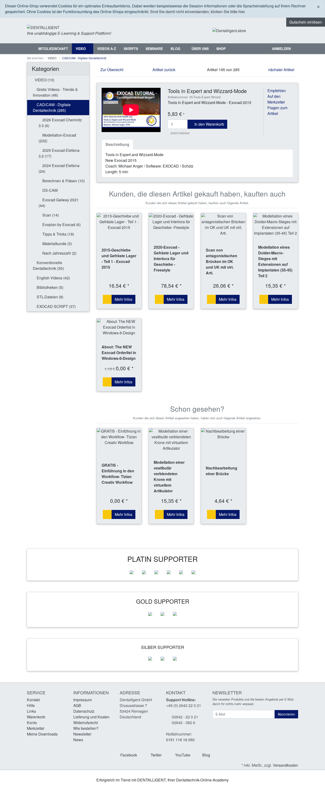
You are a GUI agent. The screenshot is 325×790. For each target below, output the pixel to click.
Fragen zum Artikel (277, 110)
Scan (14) (50, 215)
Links (31, 711)
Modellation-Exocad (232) (57, 137)
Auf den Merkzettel (276, 99)
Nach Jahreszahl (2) (58, 253)
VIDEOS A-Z (106, 48)
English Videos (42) (53, 278)
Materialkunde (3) (56, 243)
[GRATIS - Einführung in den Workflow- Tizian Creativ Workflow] (119, 436)
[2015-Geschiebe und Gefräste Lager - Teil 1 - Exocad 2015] (119, 221)
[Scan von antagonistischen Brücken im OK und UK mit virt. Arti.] (223, 224)
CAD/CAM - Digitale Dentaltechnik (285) (52, 107)
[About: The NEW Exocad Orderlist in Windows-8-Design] (119, 327)
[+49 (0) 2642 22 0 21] (261, 30)
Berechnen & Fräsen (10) (63, 180)
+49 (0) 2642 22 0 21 (183, 705)
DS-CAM (49, 190)
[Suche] (263, 48)
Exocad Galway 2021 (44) (59, 202)
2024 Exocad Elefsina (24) (59, 168)
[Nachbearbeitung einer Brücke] (223, 434)
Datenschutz (83, 711)
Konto (32, 722)
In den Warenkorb (208, 124)
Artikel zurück (163, 69)
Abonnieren (286, 714)
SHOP (221, 48)
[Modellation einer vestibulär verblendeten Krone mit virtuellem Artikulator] (171, 439)
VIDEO (81, 48)
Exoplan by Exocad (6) (61, 224)
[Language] (275, 30)
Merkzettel (35, 728)
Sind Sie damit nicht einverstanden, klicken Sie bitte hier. (198, 11)
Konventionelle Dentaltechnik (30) (48, 265)
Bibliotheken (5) (49, 287)
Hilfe (31, 705)
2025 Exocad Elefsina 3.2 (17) (59, 153)
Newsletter (82, 734)
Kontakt (33, 699)
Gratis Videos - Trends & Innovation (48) (55, 92)
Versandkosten (285, 765)
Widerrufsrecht (85, 722)
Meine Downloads (42, 734)
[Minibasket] (293, 30)
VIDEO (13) (44, 80)
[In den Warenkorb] (107, 299)
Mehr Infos (123, 299)
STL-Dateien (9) (49, 297)
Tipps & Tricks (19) (57, 234)
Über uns (200, 48)
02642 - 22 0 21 (185, 717)
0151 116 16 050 (180, 739)
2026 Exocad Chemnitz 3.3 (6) (60, 122)
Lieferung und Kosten (91, 717)
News (78, 739)
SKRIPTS (131, 48)
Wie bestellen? (85, 728)
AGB (77, 705)
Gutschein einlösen (305, 22)
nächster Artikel (281, 69)
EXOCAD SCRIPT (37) (56, 306)
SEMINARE (154, 48)
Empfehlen (276, 90)
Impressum (82, 699)
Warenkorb (36, 717)
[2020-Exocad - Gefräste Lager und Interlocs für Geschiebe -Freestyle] (171, 221)
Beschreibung (117, 144)
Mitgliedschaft (53, 48)
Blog (176, 48)
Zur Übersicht (111, 69)
